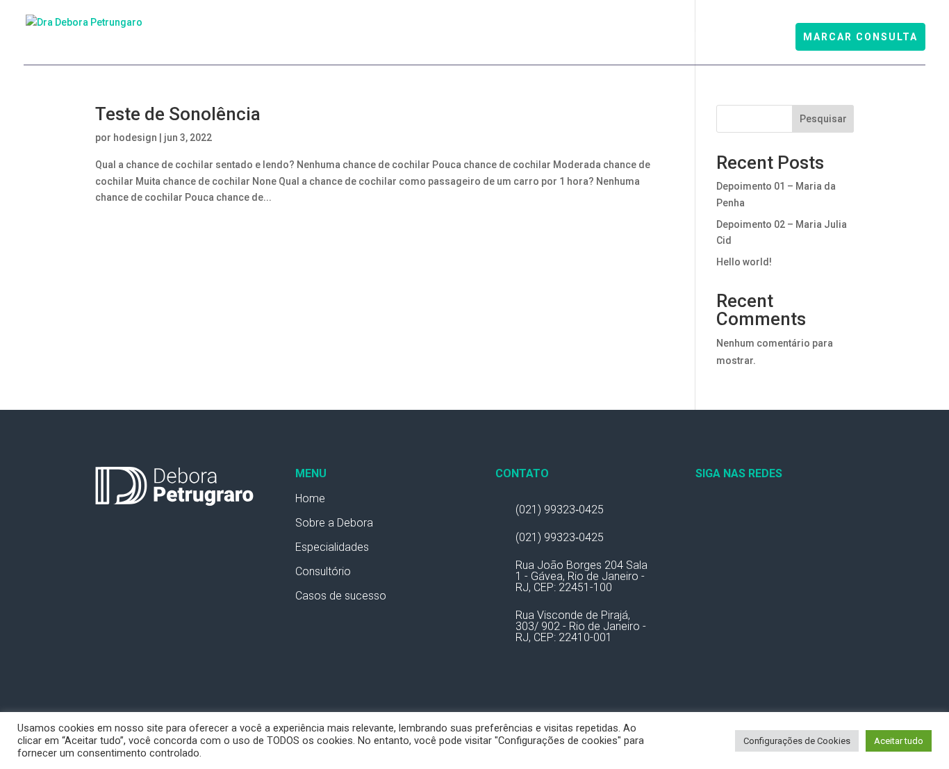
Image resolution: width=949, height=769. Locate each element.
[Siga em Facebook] (706, 513)
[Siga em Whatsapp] (762, 513)
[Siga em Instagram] (734, 513)
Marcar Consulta (860, 36)
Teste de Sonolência (595, 37)
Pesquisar (823, 118)
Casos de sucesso (340, 595)
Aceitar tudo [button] (898, 741)
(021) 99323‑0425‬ (559, 509)
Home (308, 37)
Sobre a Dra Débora (388, 37)
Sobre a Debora (334, 522)
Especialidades (490, 37)
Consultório (690, 37)
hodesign (135, 137)
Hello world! (744, 261)
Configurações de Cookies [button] (796, 741)
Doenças (756, 37)
